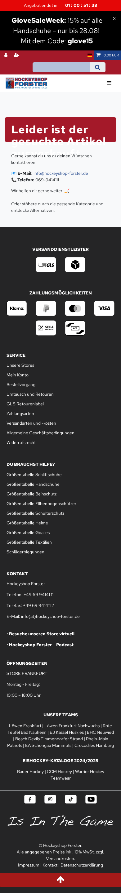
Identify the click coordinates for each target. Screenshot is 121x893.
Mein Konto (18, 375)
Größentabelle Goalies (28, 532)
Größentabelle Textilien (29, 542)
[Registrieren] (17, 55)
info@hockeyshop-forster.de (61, 173)
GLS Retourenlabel (25, 404)
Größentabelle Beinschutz (31, 494)
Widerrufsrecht (21, 442)
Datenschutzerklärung (81, 865)
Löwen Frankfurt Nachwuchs (72, 725)
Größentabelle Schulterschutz (35, 513)
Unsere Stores (20, 365)
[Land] (89, 55)
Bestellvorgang (21, 384)
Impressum (28, 865)
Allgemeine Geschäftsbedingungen (40, 433)
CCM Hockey (59, 771)
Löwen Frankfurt (25, 725)
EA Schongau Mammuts (48, 745)
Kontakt (50, 865)
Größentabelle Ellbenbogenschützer (41, 503)
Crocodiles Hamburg (94, 745)
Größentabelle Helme (27, 523)
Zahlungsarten (20, 413)
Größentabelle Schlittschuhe (34, 474)
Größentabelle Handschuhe (33, 484)
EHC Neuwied (100, 732)
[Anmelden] (6, 55)
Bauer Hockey (30, 771)
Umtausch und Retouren (30, 394)
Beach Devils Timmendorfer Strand (49, 739)
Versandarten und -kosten (31, 423)
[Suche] (97, 67)
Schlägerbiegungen (25, 552)
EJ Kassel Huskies (67, 732)
